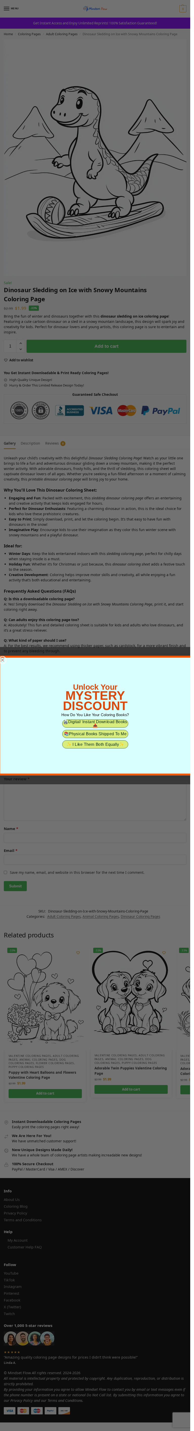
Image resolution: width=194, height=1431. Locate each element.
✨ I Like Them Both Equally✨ (95, 744)
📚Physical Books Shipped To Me (95, 733)
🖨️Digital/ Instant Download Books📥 (95, 723)
